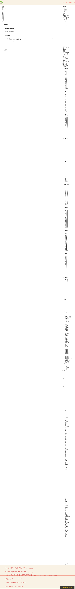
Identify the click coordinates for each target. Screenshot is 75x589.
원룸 (66, 2)
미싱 (65, 504)
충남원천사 (3, 19)
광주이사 (66, 101)
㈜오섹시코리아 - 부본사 (68, 357)
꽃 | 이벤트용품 (64, 18)
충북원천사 (3, 20)
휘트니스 (66, 561)
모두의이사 (12, 575)
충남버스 (66, 173)
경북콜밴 (66, 82)
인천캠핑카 (66, 142)
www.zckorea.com (68, 360)
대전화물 (66, 238)
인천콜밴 (66, 73)
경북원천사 (3, 18)
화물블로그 (66, 250)
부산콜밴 (66, 75)
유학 (65, 537)
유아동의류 (64, 43)
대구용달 (66, 259)
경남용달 (66, 268)
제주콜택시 (66, 226)
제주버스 (66, 180)
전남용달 (66, 270)
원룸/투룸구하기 (67, 328)
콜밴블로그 (66, 88)
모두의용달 (50, 575)
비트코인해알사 (67, 327)
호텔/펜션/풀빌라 (67, 562)
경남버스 (66, 176)
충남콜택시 (66, 219)
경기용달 (66, 257)
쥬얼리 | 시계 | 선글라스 (65, 52)
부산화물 (66, 237)
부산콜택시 (66, 214)
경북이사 (66, 105)
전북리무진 (66, 200)
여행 (65, 437)
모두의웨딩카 (18, 575)
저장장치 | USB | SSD (65, 48)
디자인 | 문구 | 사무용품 (65, 25)
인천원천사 (3, 9)
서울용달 (66, 256)
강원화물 (66, 248)
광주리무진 (66, 194)
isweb (65, 424)
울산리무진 (66, 193)
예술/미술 (66, 523)
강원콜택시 (66, 225)
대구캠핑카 (66, 143)
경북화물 (66, 244)
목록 (5, 49)
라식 (65, 491)
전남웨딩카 (66, 131)
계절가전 (63, 13)
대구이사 (66, 97)
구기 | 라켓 (64, 16)
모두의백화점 (10, 582)
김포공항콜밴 (30, 574)
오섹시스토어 (66, 365)
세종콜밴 (66, 79)
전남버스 (66, 178)
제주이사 (66, 110)
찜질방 (65, 447)
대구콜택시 (66, 213)
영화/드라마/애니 (67, 522)
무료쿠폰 (66, 345)
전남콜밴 (66, 85)
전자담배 (66, 543)
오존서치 (6, 584)
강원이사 (66, 109)
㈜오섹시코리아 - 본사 (68, 356)
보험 (65, 438)
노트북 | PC (64, 20)
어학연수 (66, 518)
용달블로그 (66, 273)
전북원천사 (3, 16)
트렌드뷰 (66, 326)
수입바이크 (66, 507)
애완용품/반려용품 (67, 516)
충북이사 (66, 104)
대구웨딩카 (66, 120)
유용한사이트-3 (67, 351)
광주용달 (66, 263)
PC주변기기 (64, 66)
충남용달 (66, 265)
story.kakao (66, 409)
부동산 (65, 452)
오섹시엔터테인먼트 (67, 367)
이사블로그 (66, 111)
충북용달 (66, 266)
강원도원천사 (4, 21)
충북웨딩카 (66, 127)
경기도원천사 (4, 8)
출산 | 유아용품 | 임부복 (65, 54)
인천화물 (66, 235)
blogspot (66, 429)
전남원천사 (3, 15)
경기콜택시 (66, 211)
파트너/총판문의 (67, 362)
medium (66, 413)
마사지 (65, 446)
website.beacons (67, 421)
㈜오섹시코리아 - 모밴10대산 (69, 358)
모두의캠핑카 (23, 575)
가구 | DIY (63, 8)
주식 (65, 461)
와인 (65, 440)
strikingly (24, 571)
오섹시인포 (66, 368)
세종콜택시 (66, 218)
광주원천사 (3, 14)
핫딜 (23, 572)
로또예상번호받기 (67, 333)
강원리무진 (66, 202)
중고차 (65, 443)
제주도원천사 (4, 22)
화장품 (65, 458)
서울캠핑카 (66, 140)
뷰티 (65, 462)
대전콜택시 (66, 215)
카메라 (63, 56)
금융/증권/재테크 (67, 342)
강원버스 (66, 179)
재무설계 (66, 542)
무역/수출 (66, 502)
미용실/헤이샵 (66, 505)
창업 (65, 336)
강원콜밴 (66, 86)
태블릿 (63, 59)
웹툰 (65, 459)
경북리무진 (66, 198)
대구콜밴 (66, 74)
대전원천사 (3, 10)
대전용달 (66, 261)
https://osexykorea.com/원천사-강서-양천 (10, 41)
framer (66, 390)
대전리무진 (66, 192)
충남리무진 (66, 196)
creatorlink (66, 417)
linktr (65, 408)
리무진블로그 (66, 204)
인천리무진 (66, 189)
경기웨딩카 (66, 118)
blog (65, 419)
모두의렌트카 (56, 575)
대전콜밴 (66, 76)
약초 (65, 517)
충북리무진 (66, 197)
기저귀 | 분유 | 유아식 (65, 17)
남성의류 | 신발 (64, 19)
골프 (63, 14)
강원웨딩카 (66, 132)
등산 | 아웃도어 (64, 24)
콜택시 (65, 301)
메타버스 (66, 439)
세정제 (65, 512)
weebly (66, 427)
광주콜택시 (66, 217)
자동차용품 (64, 46)
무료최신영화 (66, 346)
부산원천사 (3, 13)
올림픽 (65, 527)
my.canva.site (67, 426)
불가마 (65, 511)
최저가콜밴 (16, 574)
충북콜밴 (66, 81)
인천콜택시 (66, 212)
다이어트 (66, 460)
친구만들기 (66, 464)
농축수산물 (66, 530)
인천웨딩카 (66, 119)
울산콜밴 (66, 77)
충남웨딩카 (66, 126)
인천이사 (66, 96)
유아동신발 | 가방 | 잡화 (65, 42)
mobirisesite (66, 387)
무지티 (65, 503)
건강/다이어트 (66, 335)
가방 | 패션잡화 (64, 9)
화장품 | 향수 (64, 62)
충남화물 (66, 242)
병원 (65, 337)
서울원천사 (3, 7)
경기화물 (66, 234)
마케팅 (65, 498)
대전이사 (66, 99)
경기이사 (66, 95)
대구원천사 (3, 11)
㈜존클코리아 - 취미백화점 (9, 578)
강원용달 (66, 271)
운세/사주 (66, 531)
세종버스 (66, 172)
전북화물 (66, 246)
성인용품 (66, 312)
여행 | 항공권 (64, 41)
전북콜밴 (66, 84)
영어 (65, 445)
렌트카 (65, 302)
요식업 (65, 435)
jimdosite (66, 414)
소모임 (65, 513)
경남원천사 (3, 17)
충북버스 (66, 174)
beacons (66, 420)
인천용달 (66, 258)
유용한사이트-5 (67, 353)
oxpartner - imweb (68, 321)
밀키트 (65, 506)
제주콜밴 (66, 87)
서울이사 (66, 94)
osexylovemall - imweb (68, 318)
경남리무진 (66, 199)
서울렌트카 (66, 279)
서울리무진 (66, 187)
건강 (65, 475)
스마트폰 (66, 514)
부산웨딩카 (66, 121)
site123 (66, 393)
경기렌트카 (66, 280)
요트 (65, 529)
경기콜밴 (66, 72)
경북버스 (66, 175)
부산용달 (66, 260)
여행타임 (66, 324)
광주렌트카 (66, 286)
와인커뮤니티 (66, 329)
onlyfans (66, 411)
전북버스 (66, 177)
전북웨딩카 (66, 130)
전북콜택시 (66, 223)
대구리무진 (66, 190)
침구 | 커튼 (64, 55)
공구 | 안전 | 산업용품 (65, 15)
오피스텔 (36, 584)
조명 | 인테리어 (64, 49)
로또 (65, 441)
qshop (66, 388)
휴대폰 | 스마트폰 (64, 64)
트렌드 (65, 444)
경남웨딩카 (66, 129)
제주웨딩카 (66, 133)
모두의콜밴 (7, 575)
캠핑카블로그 (66, 158)
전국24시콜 (21, 574)
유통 (65, 536)
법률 (65, 457)
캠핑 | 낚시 (64, 57)
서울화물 (66, 233)
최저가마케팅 (19, 582)
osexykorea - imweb (68, 316)
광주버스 (66, 171)
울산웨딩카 (66, 123)
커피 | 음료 (64, 60)
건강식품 (63, 11)
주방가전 (63, 50)
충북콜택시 (66, 220)
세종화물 (66, 241)
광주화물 (66, 240)
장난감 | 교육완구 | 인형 (65, 47)
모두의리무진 (34, 575)
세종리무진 (66, 195)
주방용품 (63, 51)
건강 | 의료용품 (64, 10)
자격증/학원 (66, 341)
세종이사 (66, 102)
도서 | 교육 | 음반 (64, 23)
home (63, 2)
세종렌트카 (66, 287)
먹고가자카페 (66, 325)
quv (65, 389)
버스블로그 (66, 181)
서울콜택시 (66, 210)
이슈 (65, 539)
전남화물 (66, 247)
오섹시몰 (66, 366)
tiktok (65, 412)
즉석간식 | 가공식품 (65, 53)
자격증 (65, 540)
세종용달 (66, 264)
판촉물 (65, 559)
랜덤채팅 (66, 469)
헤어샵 (44, 584)
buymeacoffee (67, 410)
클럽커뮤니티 (66, 330)
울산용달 (66, 262)
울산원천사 (3, 12)
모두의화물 (45, 575)
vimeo (65, 415)
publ (65, 391)
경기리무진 (66, 188)
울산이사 (66, 100)
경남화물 (66, 245)
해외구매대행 (26, 572)
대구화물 (66, 236)
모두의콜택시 (40, 575)
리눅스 (65, 495)
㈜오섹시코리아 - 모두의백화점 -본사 (11, 571)
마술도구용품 (64, 26)
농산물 (65, 448)
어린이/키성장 (66, 339)
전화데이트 (66, 470)
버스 (65, 303)
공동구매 (30, 572)
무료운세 (66, 344)
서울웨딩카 (66, 117)
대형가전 (63, 22)
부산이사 (66, 98)
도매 (65, 450)
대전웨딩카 (66, 122)
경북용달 (66, 267)
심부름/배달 (66, 515)
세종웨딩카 (66, 125)
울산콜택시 (66, 216)
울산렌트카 (66, 285)
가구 (65, 473)
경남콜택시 (66, 222)
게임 (63, 12)
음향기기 (63, 44)
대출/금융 (66, 334)
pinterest (66, 418)
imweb (66, 425)
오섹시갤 (66, 369)
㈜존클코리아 (66, 359)
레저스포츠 (66, 492)
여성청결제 (66, 519)
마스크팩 (66, 497)
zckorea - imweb (67, 319)
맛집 (65, 434)
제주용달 (66, 272)
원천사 (3, 6)
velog (65, 416)
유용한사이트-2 (67, 350)
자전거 (65, 541)
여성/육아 (66, 338)
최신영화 (66, 313)
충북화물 (66, 243)
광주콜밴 (66, 78)
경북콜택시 (66, 221)
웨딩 (9, 586)
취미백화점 (15, 582)
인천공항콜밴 (25, 574)
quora (65, 428)
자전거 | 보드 (64, 45)
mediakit (66, 422)
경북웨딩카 (66, 128)
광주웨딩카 (66, 124)
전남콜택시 (66, 224)
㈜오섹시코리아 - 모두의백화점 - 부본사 (11, 572)
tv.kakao (66, 430)
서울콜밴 (66, 71)
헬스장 (65, 454)
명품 (65, 456)
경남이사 (66, 106)
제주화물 (66, 249)
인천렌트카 (66, 281)
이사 (65, 304)
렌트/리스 (66, 340)
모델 (65, 500)
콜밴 (65, 300)
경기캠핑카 (66, 141)
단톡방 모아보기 (67, 361)
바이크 (65, 451)
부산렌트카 (66, 283)
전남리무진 (66, 201)
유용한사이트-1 (67, 349)
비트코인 (66, 433)
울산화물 (66, 239)
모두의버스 (29, 575)
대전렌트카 (66, 284)
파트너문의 (24, 582)
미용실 (65, 455)
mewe (66, 423)
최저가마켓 (66, 449)
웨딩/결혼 (66, 534)
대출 (65, 442)
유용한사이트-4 (67, 352)
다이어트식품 (64, 21)
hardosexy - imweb (68, 317)
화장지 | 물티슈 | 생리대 (65, 61)
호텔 (65, 453)
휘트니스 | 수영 (64, 63)
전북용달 (66, 269)
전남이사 (66, 108)
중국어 (65, 463)
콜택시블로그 (66, 227)
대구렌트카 (66, 282)
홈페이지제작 (66, 563)
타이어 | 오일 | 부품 (65, 58)
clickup (66, 392)
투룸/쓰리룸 (70, 2)
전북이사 (66, 107)
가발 (65, 474)
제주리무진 (66, 203)
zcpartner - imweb (68, 320)
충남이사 (66, 103)
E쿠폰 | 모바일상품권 (65, 65)
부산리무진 (66, 191)
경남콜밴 (66, 83)
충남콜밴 (66, 80)
